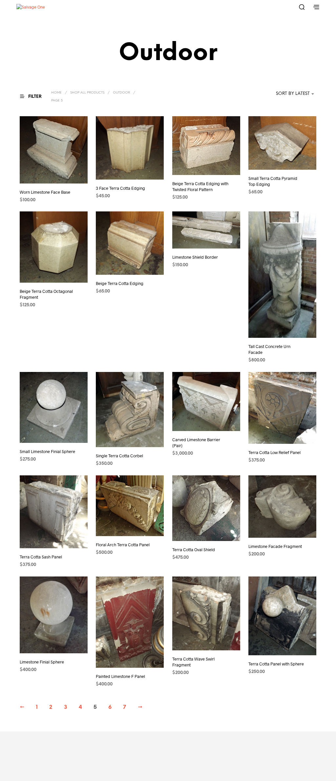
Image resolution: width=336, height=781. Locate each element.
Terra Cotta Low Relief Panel (274, 452)
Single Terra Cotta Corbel (119, 455)
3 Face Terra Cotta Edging (120, 188)
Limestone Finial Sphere (42, 661)
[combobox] (283, 93)
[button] (35, 96)
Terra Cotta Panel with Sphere (276, 663)
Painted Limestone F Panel (120, 676)
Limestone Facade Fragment (275, 546)
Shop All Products (87, 93)
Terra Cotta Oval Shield (193, 549)
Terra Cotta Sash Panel (41, 556)
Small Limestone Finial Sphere (47, 451)
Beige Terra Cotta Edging (119, 283)
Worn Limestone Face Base (45, 191)
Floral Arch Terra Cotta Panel (123, 544)
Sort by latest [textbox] (293, 94)
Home (56, 93)
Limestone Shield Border (195, 257)
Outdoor (121, 93)
